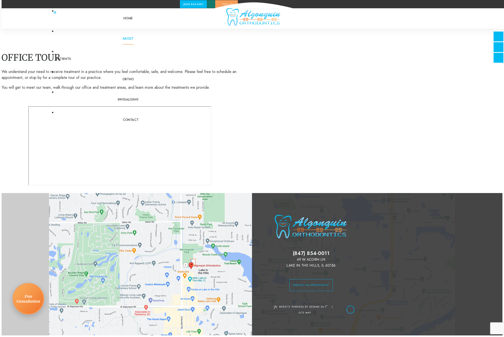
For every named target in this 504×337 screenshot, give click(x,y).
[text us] (211, 4)
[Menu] (55, 12)
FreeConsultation (28, 299)
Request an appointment (311, 285)
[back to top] (350, 310)
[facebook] (498, 36)
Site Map (305, 313)
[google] (498, 47)
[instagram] (498, 58)
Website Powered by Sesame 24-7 (303, 306)
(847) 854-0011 (193, 4)
